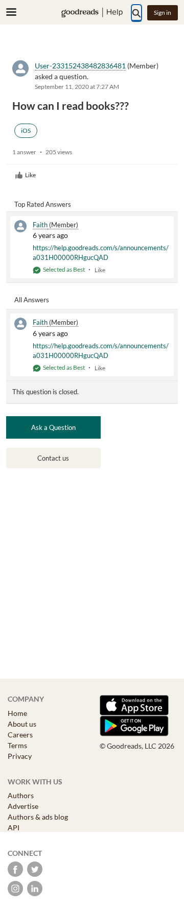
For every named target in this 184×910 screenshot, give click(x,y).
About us (22, 724)
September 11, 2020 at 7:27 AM (77, 86)
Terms (17, 745)
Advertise (23, 806)
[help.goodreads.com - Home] (92, 12)
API (13, 827)
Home (17, 713)
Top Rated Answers (42, 204)
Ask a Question (53, 427)
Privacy (20, 756)
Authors (21, 795)
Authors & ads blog (38, 816)
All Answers (31, 300)
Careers (20, 734)
